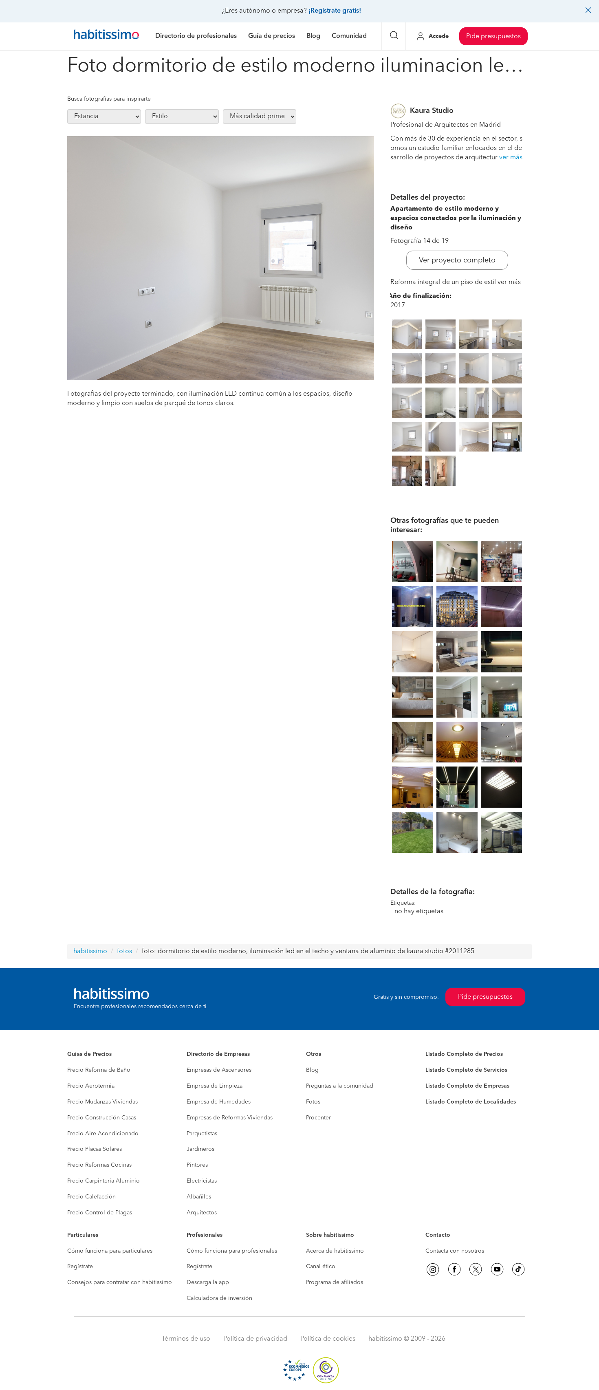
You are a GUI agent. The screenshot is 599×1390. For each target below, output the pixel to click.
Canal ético (320, 1266)
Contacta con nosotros (454, 1251)
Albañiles (199, 1197)
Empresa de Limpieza (214, 1086)
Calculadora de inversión (219, 1298)
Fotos (313, 1102)
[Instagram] (432, 1269)
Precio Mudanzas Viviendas (102, 1102)
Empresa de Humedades (219, 1102)
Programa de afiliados (334, 1282)
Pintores (197, 1165)
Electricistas (202, 1181)
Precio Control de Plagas (99, 1213)
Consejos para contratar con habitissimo (119, 1282)
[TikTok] (518, 1269)
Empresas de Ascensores (219, 1070)
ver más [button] (510, 157)
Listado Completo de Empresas (467, 1086)
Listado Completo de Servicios (466, 1070)
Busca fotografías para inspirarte (109, 99)
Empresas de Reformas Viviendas (230, 1118)
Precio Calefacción (91, 1197)
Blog (312, 1070)
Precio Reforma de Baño (98, 1070)
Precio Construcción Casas (101, 1118)
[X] (475, 1269)
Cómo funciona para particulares (109, 1251)
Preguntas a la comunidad (339, 1086)
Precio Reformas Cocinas (99, 1165)
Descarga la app (208, 1282)
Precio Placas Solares (94, 1149)
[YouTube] (497, 1269)
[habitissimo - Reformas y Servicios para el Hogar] (106, 36)
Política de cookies (327, 1339)
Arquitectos (202, 1213)
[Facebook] (454, 1269)
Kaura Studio (432, 111)
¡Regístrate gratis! (334, 11)
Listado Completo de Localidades (470, 1102)
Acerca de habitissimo (335, 1251)
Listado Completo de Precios (464, 1054)
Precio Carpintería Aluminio (103, 1181)
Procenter (318, 1118)
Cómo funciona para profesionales (232, 1251)
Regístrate (80, 1266)
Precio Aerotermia (91, 1086)
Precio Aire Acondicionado (103, 1134)
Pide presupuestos (493, 36)
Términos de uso (186, 1339)
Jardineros (200, 1149)
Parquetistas (202, 1134)
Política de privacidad (255, 1339)
